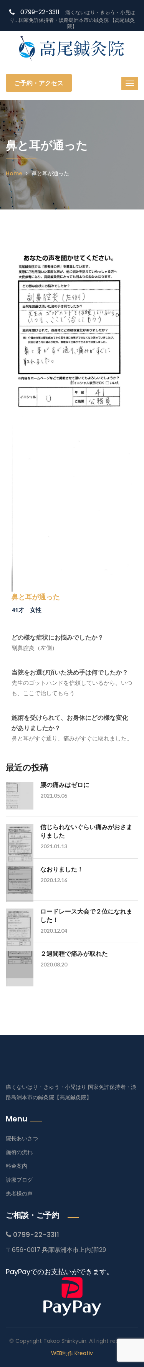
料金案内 (16, 1166)
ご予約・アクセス (38, 83)
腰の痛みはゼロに (64, 784)
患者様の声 (19, 1193)
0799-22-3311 (40, 12)
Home (14, 173)
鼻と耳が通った (36, 597)
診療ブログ (19, 1180)
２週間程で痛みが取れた (74, 953)
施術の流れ (19, 1152)
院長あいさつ (22, 1138)
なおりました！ (61, 868)
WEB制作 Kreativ (72, 1353)
